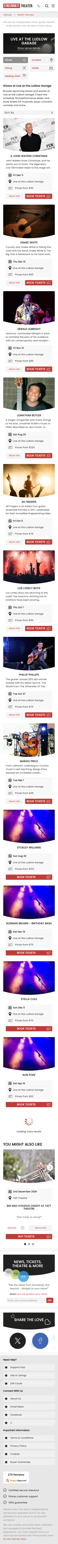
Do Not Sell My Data (14, 1539)
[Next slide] (50, 1167)
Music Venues (26, 14)
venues (7, 14)
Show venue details (29, 48)
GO (50, 1300)
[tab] (25, 1244)
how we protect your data (32, 1294)
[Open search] (47, 6)
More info (14, 196)
